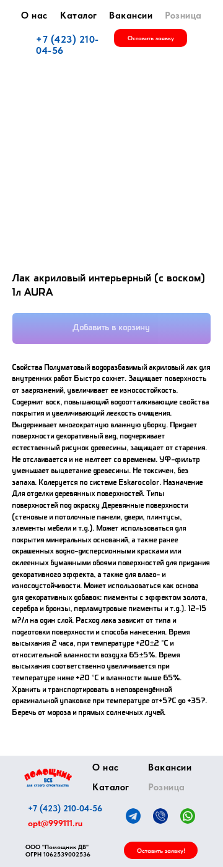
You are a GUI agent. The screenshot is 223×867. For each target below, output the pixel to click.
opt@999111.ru (55, 823)
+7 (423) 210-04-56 (67, 44)
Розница (183, 15)
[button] (150, 38)
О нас (34, 15)
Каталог (78, 15)
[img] (48, 778)
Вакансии (130, 15)
